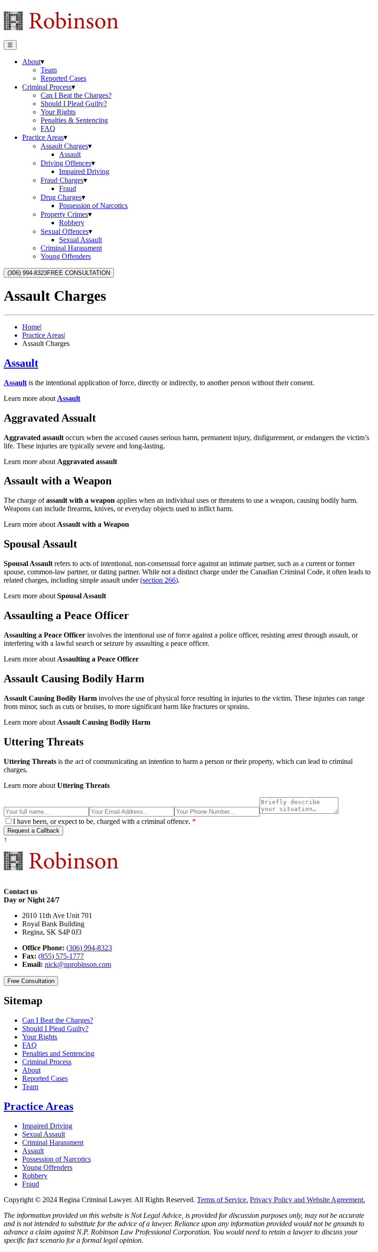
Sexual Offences (65, 231)
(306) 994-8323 (89, 948)
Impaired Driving (84, 171)
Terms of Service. (222, 1200)
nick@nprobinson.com (78, 964)
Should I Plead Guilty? (74, 103)
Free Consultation (30, 981)
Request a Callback (33, 830)
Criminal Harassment (71, 248)
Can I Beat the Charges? (76, 95)
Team (49, 70)
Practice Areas (43, 137)
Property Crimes (64, 214)
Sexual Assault (80, 240)
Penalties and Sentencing (58, 1053)
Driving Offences (66, 163)
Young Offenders (66, 256)
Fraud (67, 188)
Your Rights (58, 112)
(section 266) (159, 580)
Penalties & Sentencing (74, 120)
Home (31, 327)
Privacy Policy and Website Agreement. (307, 1200)
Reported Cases (63, 78)
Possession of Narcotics (93, 205)
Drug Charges (61, 197)
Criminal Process (46, 87)
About (31, 62)
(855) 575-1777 (61, 956)
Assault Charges (64, 146)
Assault (70, 154)
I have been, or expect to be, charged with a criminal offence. (104, 821)
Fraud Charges (62, 180)
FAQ (48, 128)
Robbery (71, 223)
